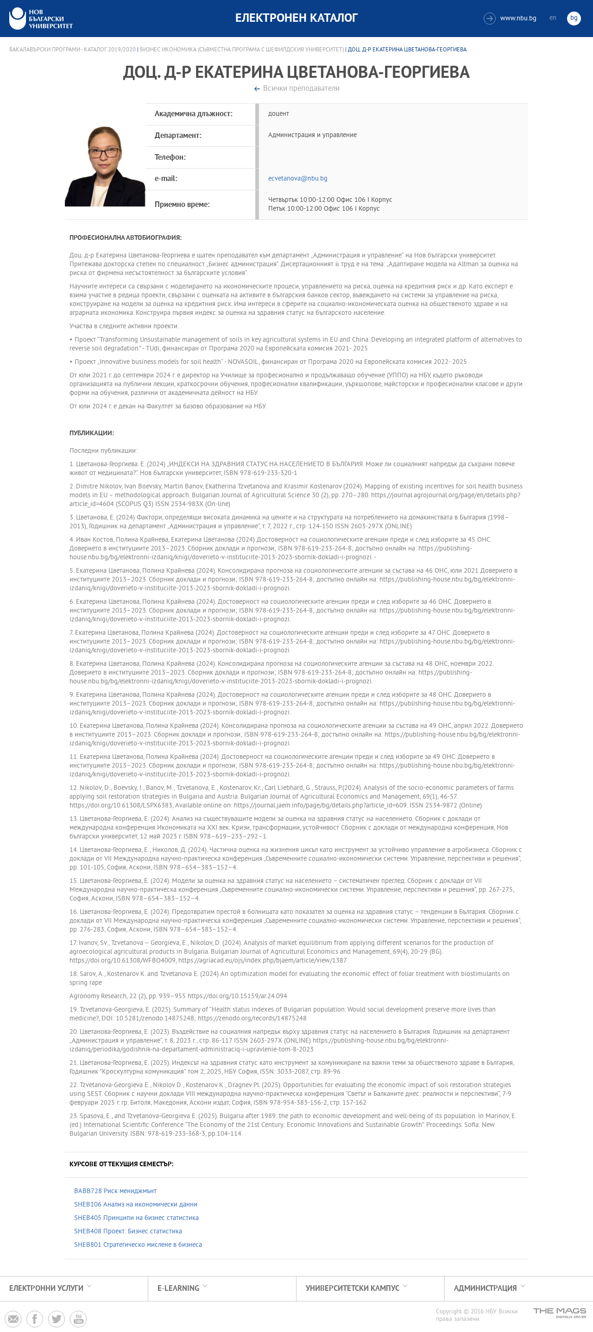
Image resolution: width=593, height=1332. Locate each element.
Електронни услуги (46, 1289)
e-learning (178, 1289)
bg (574, 18)
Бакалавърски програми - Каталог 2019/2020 (72, 50)
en (552, 18)
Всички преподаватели (301, 89)
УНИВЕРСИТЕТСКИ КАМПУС (352, 1289)
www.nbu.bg (511, 18)
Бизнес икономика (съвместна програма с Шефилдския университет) (242, 50)
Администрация (485, 1289)
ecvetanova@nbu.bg (298, 179)
